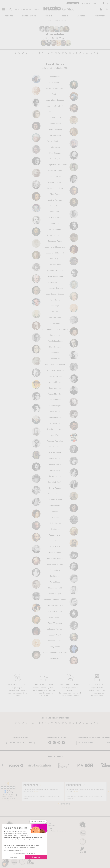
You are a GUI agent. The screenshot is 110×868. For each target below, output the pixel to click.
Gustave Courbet (55, 171)
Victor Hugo (55, 323)
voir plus (36, 791)
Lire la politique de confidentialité (13, 850)
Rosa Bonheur (55, 112)
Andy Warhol (55, 647)
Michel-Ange (55, 423)
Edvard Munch (55, 476)
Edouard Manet (55, 400)
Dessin (65, 16)
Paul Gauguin (55, 259)
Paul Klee (55, 353)
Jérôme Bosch (55, 124)
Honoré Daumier (55, 182)
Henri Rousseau (55, 553)
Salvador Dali (55, 176)
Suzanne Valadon (55, 611)
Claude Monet (55, 453)
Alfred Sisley (55, 582)
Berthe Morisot (55, 459)
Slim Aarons (55, 77)
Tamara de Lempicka (55, 370)
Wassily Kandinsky (55, 341)
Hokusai (55, 312)
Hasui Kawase (55, 347)
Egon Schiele (55, 570)
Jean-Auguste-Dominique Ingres (55, 329)
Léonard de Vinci (55, 641)
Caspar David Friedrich (55, 253)
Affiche (48, 16)
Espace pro (73, 3)
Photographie (29, 16)
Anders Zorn (55, 658)
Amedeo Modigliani (55, 441)
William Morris (55, 464)
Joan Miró (55, 435)
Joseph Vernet (55, 635)
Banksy (55, 94)
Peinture (9, 16)
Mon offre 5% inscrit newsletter (54, 831)
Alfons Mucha (55, 470)
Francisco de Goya (55, 288)
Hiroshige (55, 306)
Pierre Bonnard (55, 118)
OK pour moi (36, 857)
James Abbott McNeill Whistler (55, 653)
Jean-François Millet (55, 429)
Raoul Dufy (55, 224)
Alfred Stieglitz (55, 594)
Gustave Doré (55, 218)
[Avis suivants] (108, 791)
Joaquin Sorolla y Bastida (55, 106)
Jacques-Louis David (55, 188)
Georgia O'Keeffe (55, 482)
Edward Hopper (55, 318)
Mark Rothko (55, 547)
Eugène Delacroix (55, 200)
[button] (5, 864)
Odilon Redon (55, 523)
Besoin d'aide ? (89, 3)
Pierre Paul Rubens (55, 559)
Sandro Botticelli (55, 129)
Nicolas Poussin (55, 506)
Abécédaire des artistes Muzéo (55, 718)
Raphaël (55, 511)
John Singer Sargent (55, 564)
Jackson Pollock (55, 500)
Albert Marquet (55, 406)
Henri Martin (55, 412)
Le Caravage (55, 147)
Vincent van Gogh (55, 282)
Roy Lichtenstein (55, 376)
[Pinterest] (59, 744)
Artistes (81, 16)
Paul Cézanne (55, 153)
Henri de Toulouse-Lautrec (55, 600)
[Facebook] (50, 744)
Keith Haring (55, 300)
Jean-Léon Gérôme (55, 276)
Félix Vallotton (55, 617)
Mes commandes (48, 825)
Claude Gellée (55, 265)
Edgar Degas (55, 194)
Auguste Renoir (55, 535)
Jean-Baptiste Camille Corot (55, 165)
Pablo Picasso (55, 488)
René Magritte (55, 388)
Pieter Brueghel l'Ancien (55, 365)
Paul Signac (55, 576)
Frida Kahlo (55, 335)
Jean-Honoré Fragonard (55, 247)
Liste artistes (60, 20)
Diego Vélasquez (55, 623)
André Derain (55, 212)
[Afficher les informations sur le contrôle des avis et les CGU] (16, 795)
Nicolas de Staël (55, 588)
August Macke (55, 382)
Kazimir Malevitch (55, 394)
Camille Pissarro (55, 494)
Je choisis (13, 857)
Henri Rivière (55, 541)
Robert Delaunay (55, 206)
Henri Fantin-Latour (55, 235)
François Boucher (55, 135)
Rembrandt (55, 529)
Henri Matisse (55, 417)
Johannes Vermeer (55, 629)
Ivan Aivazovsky (55, 82)
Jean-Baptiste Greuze (55, 294)
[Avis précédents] (20, 791)
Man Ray (55, 517)
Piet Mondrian (55, 447)
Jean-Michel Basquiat (55, 100)
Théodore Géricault (55, 271)
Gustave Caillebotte (55, 141)
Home (50, 20)
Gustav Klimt (55, 359)
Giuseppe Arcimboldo (55, 88)
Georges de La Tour (55, 606)
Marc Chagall (55, 159)
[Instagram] (55, 744)
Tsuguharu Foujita (55, 241)
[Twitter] (64, 744)
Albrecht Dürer (55, 229)
